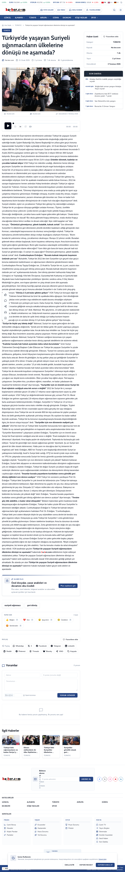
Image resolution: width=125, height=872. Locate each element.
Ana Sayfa (7, 25)
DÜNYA (56, 18)
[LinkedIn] (121, 779)
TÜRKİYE (32, 18)
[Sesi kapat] (30, 127)
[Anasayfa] (15, 10)
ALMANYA (19, 18)
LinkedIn (71, 646)
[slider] (45, 123)
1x (20, 126)
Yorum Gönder (67, 695)
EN (111, 2)
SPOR (93, 18)
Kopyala (73, 651)
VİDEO (62, 10)
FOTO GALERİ (48, 10)
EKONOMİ (67, 18)
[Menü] (120, 10)
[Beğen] (5, 294)
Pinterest (22, 651)
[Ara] (114, 10)
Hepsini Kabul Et (105, 865)
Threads (35, 651)
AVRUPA (43, 18)
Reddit (8, 651)
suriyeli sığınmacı (13, 605)
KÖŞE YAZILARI (81, 18)
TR (105, 2)
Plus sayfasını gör (68, 586)
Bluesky (49, 651)
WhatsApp (20, 646)
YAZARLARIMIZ (94, 10)
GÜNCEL (7, 18)
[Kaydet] (5, 318)
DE (118, 2)
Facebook (43, 646)
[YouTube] (115, 779)
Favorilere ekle (72, 639)
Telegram (57, 646)
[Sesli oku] (5, 312)
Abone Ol (86, 779)
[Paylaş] (5, 306)
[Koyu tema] (121, 2)
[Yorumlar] (5, 300)
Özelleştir (69, 865)
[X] (105, 779)
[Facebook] (99, 779)
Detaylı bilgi (102, 859)
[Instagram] (110, 779)
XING (61, 651)
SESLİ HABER (77, 10)
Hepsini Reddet (86, 865)
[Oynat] (8, 125)
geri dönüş (32, 605)
